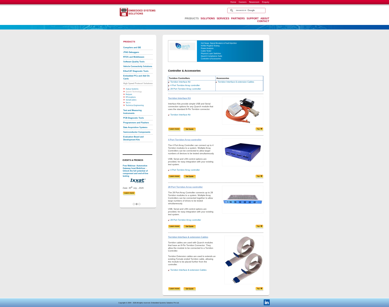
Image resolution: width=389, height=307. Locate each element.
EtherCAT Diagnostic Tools (135, 71)
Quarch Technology (134, 92)
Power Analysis (207, 48)
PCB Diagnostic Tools (133, 118)
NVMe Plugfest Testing (210, 46)
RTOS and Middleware (133, 57)
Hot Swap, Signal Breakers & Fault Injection (219, 43)
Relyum (129, 94)
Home (233, 2)
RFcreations (131, 97)
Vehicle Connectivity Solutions (137, 66)
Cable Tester (206, 51)
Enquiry (265, 2)
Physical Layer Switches (211, 53)
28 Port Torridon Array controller (185, 89)
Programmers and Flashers (136, 122)
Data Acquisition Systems (135, 127)
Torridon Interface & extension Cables (236, 82)
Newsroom (254, 2)
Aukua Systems (132, 89)
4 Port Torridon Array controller (185, 85)
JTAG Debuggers (131, 52)
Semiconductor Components (136, 132)
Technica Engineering (135, 105)
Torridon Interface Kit (180, 82)
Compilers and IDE (132, 47)
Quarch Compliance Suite (211, 56)
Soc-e (128, 103)
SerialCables (131, 100)
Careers (242, 2)
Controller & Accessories (211, 59)
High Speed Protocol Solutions (138, 83)
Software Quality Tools (134, 62)
